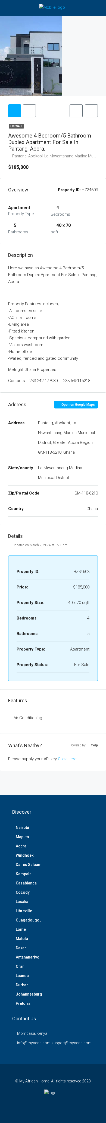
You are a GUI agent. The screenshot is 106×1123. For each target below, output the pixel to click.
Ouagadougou (29, 920)
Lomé (21, 929)
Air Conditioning (28, 717)
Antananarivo (27, 957)
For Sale (16, 126)
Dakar (21, 948)
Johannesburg (29, 994)
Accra (21, 846)
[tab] (14, 110)
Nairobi (22, 827)
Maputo (22, 837)
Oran (20, 966)
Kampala (24, 874)
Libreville (24, 911)
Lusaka (22, 901)
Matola (22, 938)
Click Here (67, 758)
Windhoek (24, 855)
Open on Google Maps (78, 405)
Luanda (22, 976)
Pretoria (23, 1003)
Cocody (23, 892)
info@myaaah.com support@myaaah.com (54, 1043)
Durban (22, 985)
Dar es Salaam (29, 864)
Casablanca (26, 883)
